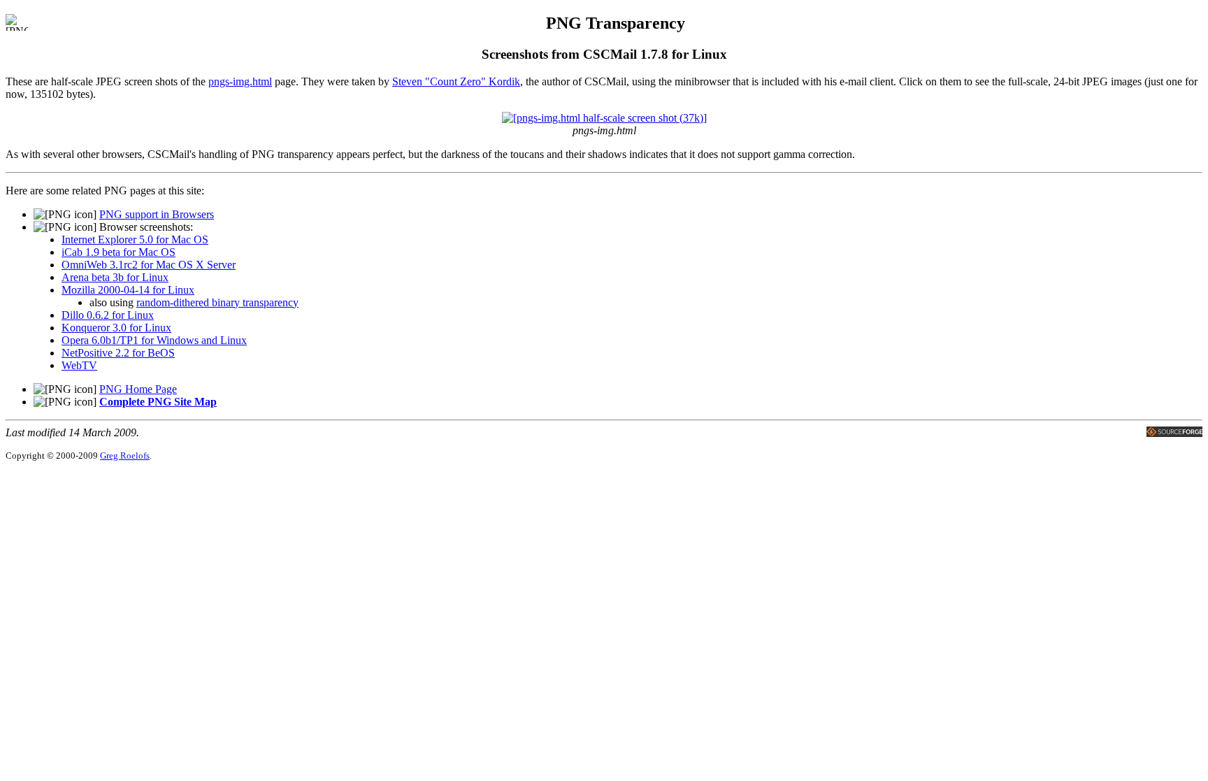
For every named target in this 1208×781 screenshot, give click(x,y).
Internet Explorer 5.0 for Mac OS (135, 239)
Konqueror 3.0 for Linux (116, 328)
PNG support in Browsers (156, 214)
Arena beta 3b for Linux (115, 277)
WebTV (79, 365)
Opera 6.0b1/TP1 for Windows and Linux (154, 340)
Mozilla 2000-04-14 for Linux (128, 290)
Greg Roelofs (125, 455)
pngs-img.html (240, 81)
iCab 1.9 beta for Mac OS (118, 252)
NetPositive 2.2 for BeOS (118, 353)
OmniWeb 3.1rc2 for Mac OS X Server (149, 265)
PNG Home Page (138, 389)
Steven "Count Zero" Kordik (456, 81)
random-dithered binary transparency (217, 302)
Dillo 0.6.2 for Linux (108, 315)
